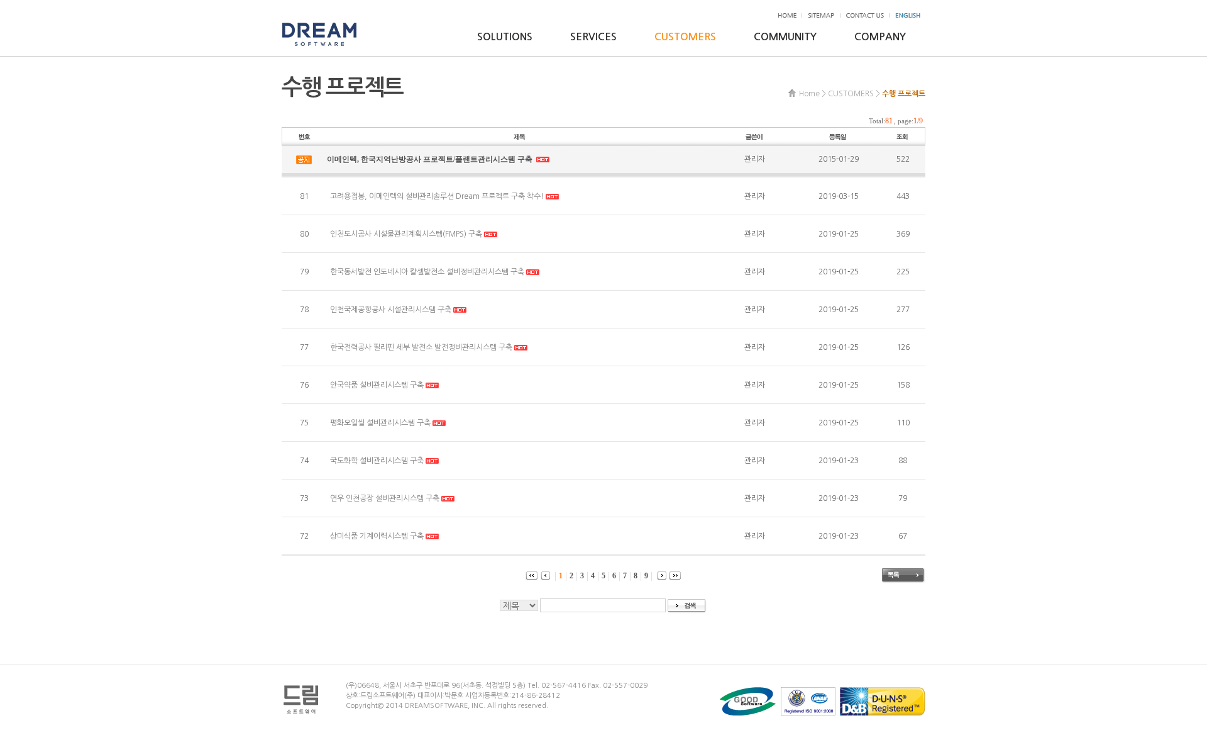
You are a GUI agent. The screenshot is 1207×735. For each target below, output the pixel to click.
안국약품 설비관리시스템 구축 (377, 385)
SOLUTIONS (504, 37)
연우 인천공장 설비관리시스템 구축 (384, 498)
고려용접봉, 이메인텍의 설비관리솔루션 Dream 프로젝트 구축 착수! (437, 196)
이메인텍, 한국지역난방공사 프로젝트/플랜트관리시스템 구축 (430, 159)
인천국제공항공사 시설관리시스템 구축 (390, 309)
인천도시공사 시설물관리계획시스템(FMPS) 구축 (406, 234)
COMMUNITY (785, 37)
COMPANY (880, 37)
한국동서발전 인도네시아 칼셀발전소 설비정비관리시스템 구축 (427, 272)
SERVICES (593, 37)
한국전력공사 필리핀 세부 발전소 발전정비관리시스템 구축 (421, 347)
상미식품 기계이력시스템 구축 (377, 536)
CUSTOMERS (685, 37)
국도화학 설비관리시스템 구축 (377, 460)
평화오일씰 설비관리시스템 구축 (380, 423)
